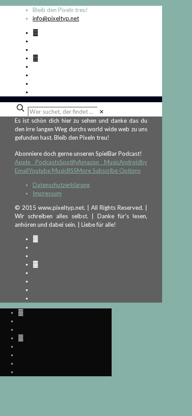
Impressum (47, 193)
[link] (101, 111)
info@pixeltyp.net (56, 18)
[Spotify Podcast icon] (35, 32)
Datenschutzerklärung (61, 184)
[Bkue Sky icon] (35, 58)
